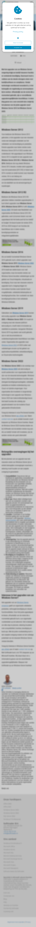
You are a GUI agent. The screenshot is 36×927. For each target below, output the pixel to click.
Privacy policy (18, 32)
